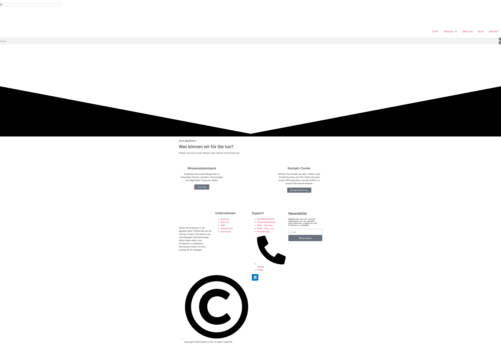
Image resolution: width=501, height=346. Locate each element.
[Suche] (500, 41)
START (435, 31)
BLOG (481, 31)
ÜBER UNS (467, 31)
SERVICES (449, 31)
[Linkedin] (255, 277)
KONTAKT (493, 31)
